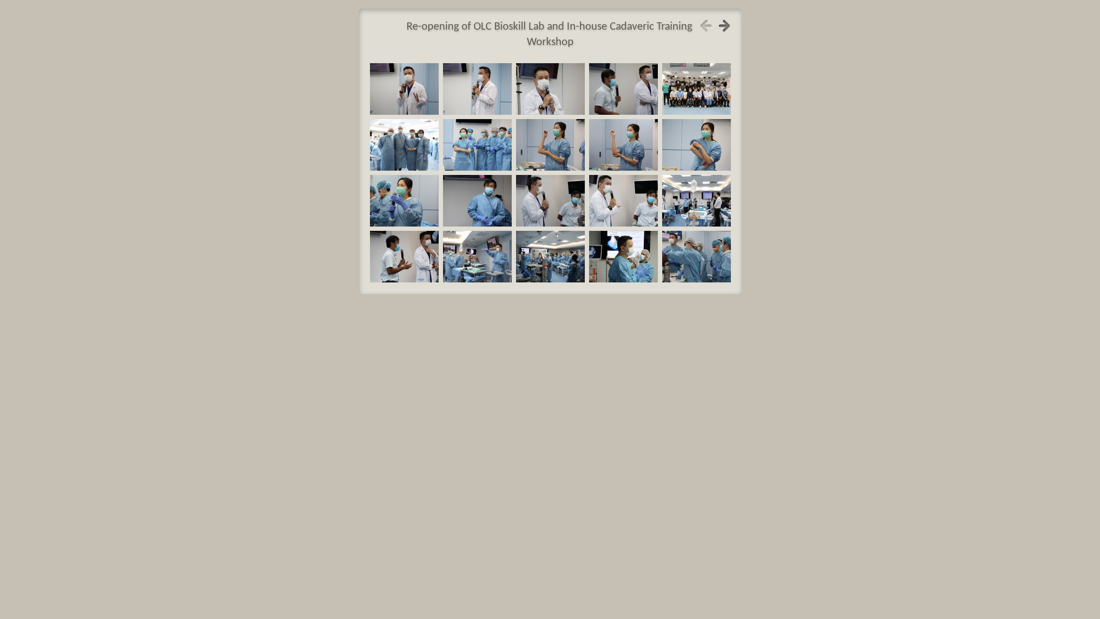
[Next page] (724, 25)
